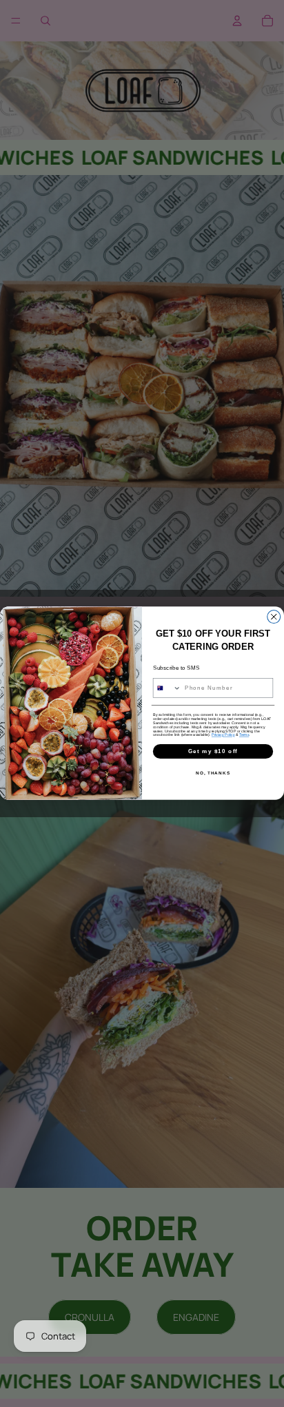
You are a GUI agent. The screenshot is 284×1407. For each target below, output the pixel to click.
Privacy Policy (223, 735)
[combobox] (167, 688)
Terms (244, 735)
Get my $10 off (213, 751)
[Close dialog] (274, 617)
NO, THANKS (213, 773)
